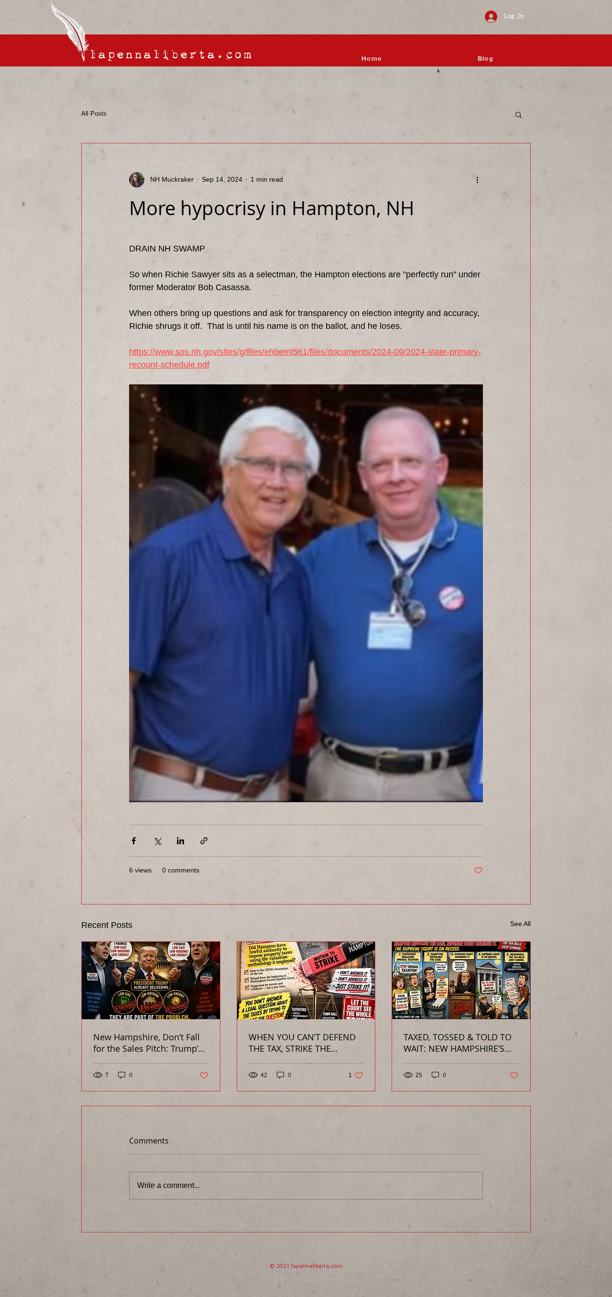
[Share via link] (203, 840)
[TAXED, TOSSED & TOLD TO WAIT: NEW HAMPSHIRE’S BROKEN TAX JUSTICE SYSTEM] (461, 980)
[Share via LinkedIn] (180, 840)
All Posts (94, 113)
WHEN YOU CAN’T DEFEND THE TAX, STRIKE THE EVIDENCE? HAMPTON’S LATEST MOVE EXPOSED (302, 1042)
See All (520, 923)
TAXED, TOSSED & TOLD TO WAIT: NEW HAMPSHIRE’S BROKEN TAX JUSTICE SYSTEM (458, 1042)
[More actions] (477, 179)
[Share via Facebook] (133, 840)
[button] (518, 114)
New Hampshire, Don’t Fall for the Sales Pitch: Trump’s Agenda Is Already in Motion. (147, 1042)
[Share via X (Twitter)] (157, 840)
